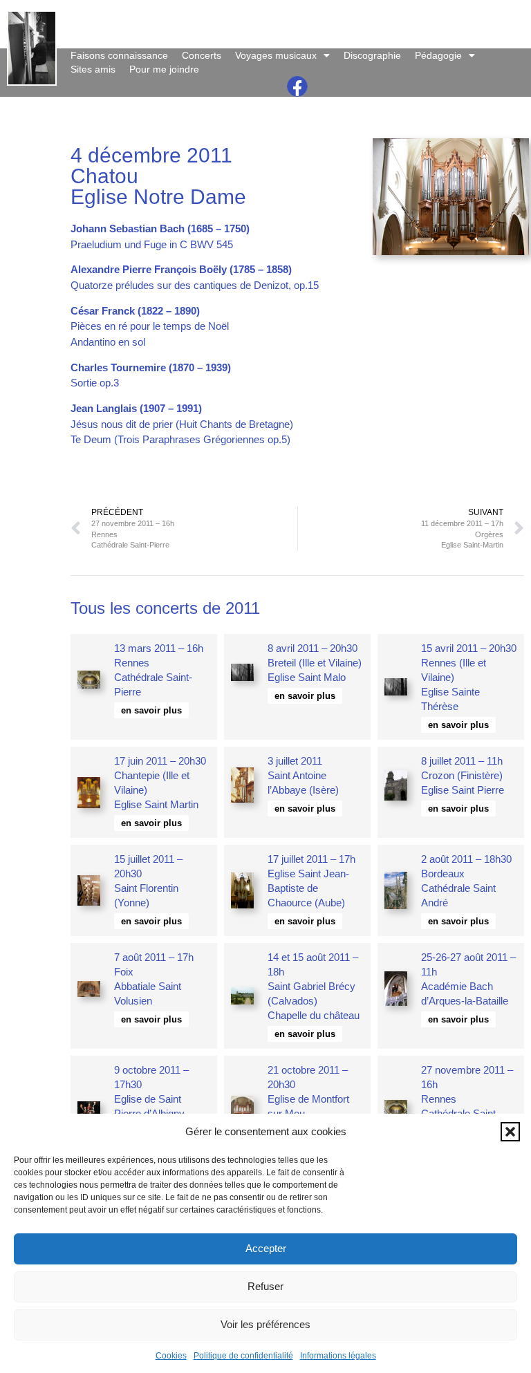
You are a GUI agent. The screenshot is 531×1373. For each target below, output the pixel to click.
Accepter (265, 1248)
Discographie (372, 55)
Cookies (171, 1356)
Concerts (201, 55)
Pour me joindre (164, 69)
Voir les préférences (265, 1324)
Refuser (265, 1286)
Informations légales (338, 1356)
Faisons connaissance (119, 55)
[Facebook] (297, 86)
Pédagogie (438, 55)
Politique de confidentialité (243, 1356)
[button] (510, 1132)
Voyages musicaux (276, 55)
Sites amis (93, 69)
